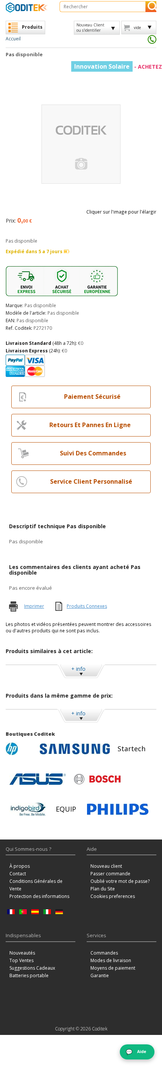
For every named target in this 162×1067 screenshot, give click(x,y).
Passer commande (110, 873)
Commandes (104, 953)
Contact (17, 873)
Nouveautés (22, 953)
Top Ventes (21, 960)
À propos (19, 866)
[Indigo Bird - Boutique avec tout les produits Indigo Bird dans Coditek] (28, 809)
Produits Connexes (87, 606)
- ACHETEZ (118, 66)
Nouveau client (106, 866)
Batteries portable (29, 975)
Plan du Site (102, 889)
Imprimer (34, 606)
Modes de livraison (110, 960)
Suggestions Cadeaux (32, 968)
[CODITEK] (27, 7)
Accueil (13, 38)
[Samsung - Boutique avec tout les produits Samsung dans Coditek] (75, 749)
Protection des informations (39, 896)
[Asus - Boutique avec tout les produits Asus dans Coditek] (37, 779)
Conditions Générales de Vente (36, 885)
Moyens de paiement (112, 968)
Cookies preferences (112, 896)
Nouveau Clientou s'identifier (90, 27)
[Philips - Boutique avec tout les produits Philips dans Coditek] (117, 809)
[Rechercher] (150, 6)
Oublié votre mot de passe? (120, 881)
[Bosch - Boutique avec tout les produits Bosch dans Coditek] (97, 779)
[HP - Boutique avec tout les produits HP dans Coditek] (21, 749)
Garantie (99, 975)
